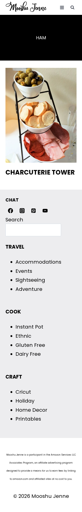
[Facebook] (10, 211)
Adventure (28, 289)
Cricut (23, 391)
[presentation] (41, 115)
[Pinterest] (33, 211)
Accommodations (38, 261)
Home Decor (31, 410)
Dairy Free (28, 354)
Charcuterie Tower (40, 172)
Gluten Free (30, 345)
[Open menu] (62, 7)
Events (23, 271)
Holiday (24, 400)
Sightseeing (30, 280)
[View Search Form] (72, 7)
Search (14, 219)
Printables (28, 418)
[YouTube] (45, 211)
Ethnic (23, 336)
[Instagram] (22, 211)
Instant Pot (29, 326)
